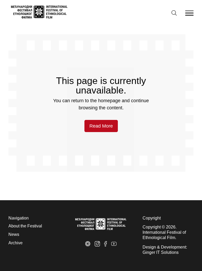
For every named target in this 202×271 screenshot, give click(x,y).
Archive (15, 243)
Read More (101, 126)
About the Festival (25, 226)
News (13, 234)
